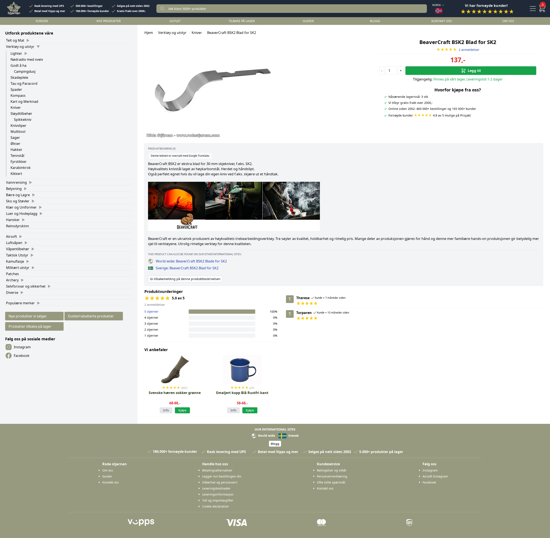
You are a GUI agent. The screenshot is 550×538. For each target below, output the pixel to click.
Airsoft (11, 236)
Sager (15, 137)
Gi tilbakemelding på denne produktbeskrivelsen (185, 279)
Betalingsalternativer (217, 470)
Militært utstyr (17, 267)
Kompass (18, 95)
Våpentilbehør (17, 249)
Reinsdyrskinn (17, 226)
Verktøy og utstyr (20, 46)
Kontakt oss (441, 21)
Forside (42, 21)
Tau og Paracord (24, 83)
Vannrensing (16, 182)
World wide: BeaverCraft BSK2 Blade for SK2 (191, 261)
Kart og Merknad (24, 101)
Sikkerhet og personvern (219, 482)
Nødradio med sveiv (27, 59)
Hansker (13, 219)
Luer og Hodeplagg (21, 213)
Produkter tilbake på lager (30, 326)
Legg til (474, 70)
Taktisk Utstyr (17, 255)
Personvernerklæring (332, 476)
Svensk (293, 435)
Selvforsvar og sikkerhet (26, 286)
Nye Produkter (108, 21)
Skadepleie (19, 77)
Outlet (175, 21)
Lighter (16, 53)
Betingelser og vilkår (332, 470)
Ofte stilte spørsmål (331, 482)
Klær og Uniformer (21, 207)
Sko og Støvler (17, 201)
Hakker (16, 149)
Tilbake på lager (242, 21)
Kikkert (16, 173)
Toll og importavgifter (217, 500)
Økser (15, 143)
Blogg (375, 21)
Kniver (16, 107)
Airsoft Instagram (435, 476)
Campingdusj (24, 71)
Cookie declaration (215, 506)
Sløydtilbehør (21, 113)
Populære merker (20, 303)
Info (166, 410)
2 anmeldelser (457, 50)
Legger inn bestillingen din (221, 476)
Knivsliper (18, 125)
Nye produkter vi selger (28, 316)
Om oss (508, 21)
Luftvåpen (14, 242)
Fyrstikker (19, 161)
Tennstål (17, 155)
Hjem (148, 32)
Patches (12, 273)
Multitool (18, 131)
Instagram (22, 347)
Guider (308, 21)
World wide (266, 435)
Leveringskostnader (216, 488)
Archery (12, 280)
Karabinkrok (21, 167)
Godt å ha (18, 65)
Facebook (21, 355)
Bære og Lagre (18, 194)
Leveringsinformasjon (218, 494)
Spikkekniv (22, 119)
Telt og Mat (15, 40)
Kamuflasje (15, 261)
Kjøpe (182, 410)
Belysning (14, 188)
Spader (16, 89)
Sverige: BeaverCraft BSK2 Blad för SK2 (187, 268)
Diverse (12, 292)
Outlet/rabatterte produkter (91, 316)
